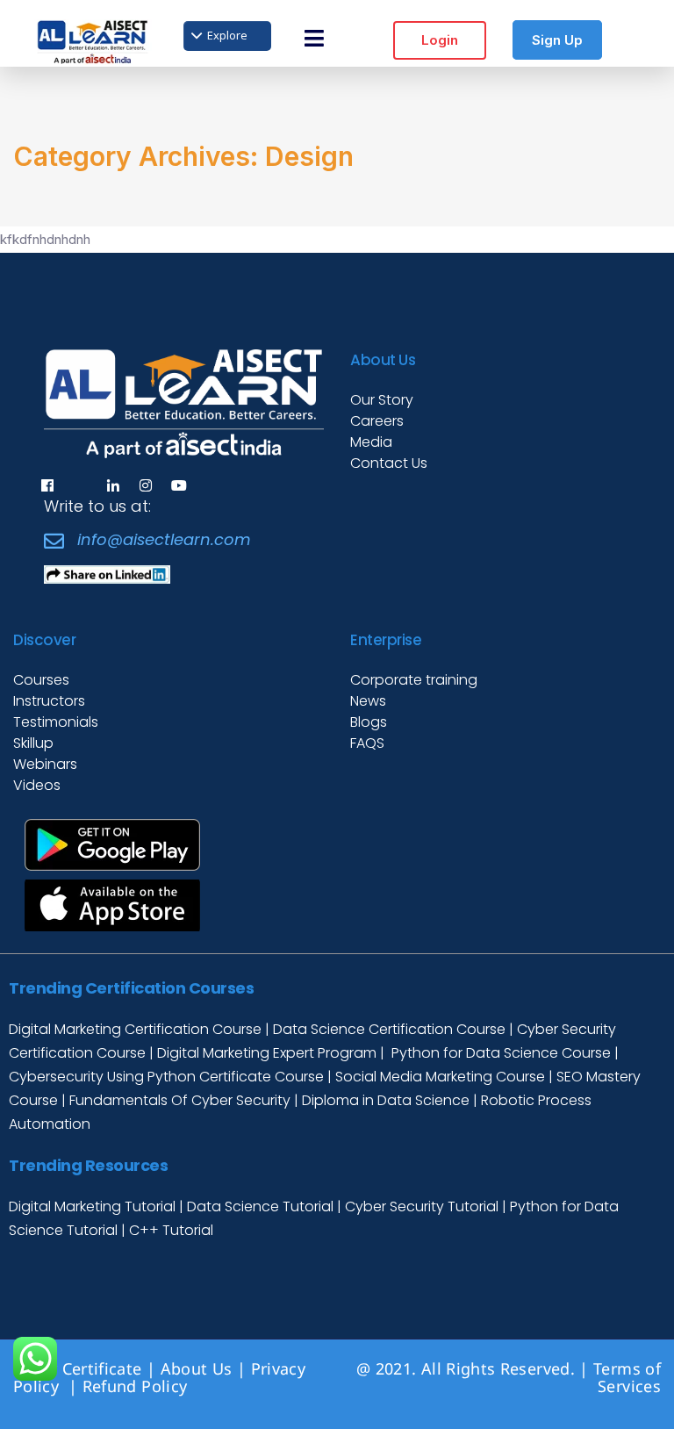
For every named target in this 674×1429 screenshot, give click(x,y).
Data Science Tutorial (260, 1206)
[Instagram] (145, 485)
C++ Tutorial (171, 1230)
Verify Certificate (77, 1368)
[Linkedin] (113, 485)
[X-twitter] (80, 485)
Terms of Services (627, 1377)
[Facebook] (47, 485)
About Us (197, 1368)
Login (439, 40)
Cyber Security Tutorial (423, 1206)
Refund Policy (137, 1386)
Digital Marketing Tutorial (94, 1206)
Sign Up (557, 40)
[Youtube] (179, 485)
